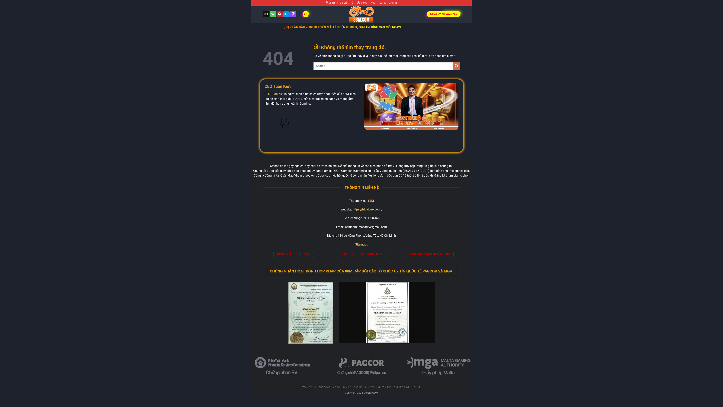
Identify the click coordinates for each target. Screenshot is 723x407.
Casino (358, 387)
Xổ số (336, 387)
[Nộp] (456, 66)
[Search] (306, 14)
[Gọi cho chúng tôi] (273, 14)
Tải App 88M (401, 387)
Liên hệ (415, 387)
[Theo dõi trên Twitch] (293, 14)
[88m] (361, 14)
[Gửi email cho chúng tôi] (266, 14)
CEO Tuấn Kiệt (274, 94)
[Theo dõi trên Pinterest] (280, 14)
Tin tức (387, 387)
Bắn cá (346, 387)
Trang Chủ (309, 387)
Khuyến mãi (372, 387)
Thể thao (324, 387)
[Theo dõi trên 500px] (286, 14)
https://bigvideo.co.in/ (367, 209)
